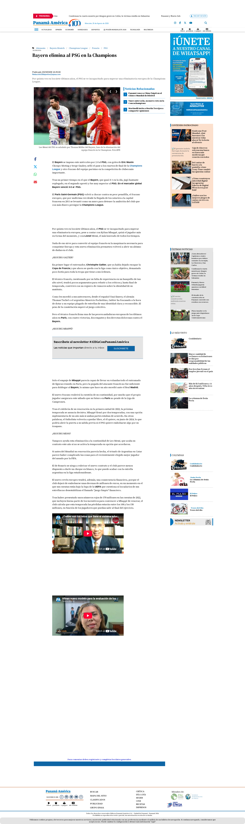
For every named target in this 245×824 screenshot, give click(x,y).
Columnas (178, 455)
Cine (138, 801)
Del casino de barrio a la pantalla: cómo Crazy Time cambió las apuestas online (201, 167)
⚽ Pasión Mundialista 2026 (114, 30)
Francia (96, 48)
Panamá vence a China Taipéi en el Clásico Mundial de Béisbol (145, 94)
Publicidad (96, 803)
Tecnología (135, 30)
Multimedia (148, 30)
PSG (106, 48)
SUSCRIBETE (121, 348)
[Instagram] (175, 23)
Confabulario (195, 338)
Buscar (94, 791)
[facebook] (180, 23)
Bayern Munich (57, 48)
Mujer (139, 797)
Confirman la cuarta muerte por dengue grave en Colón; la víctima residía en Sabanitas (199, 273)
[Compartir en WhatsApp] (35, 175)
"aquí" (153, 822)
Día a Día (141, 794)
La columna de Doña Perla (198, 399)
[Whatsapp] (62, 796)
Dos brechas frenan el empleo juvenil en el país (201, 370)
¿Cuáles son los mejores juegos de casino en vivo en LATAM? (201, 199)
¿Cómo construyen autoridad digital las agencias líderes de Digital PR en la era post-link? (201, 184)
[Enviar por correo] (35, 182)
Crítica (140, 791)
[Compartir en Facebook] (35, 158)
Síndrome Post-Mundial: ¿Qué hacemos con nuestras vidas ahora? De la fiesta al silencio (200, 137)
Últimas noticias (182, 249)
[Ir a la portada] (50, 23)
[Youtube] (190, 23)
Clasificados (97, 799)
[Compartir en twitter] (35, 166)
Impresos (141, 807)
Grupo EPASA (97, 807)
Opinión (58, 30)
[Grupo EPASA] (174, 806)
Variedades (83, 30)
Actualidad (46, 30)
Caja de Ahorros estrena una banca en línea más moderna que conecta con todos (200, 152)
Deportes (95, 30)
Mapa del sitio (98, 795)
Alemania (41, 48)
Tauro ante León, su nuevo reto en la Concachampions (146, 102)
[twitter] (185, 23)
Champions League (78, 48)
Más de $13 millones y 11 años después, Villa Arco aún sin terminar (200, 386)
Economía (69, 30)
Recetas (140, 804)
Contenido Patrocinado (185, 125)
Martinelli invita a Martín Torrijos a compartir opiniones (145, 109)
